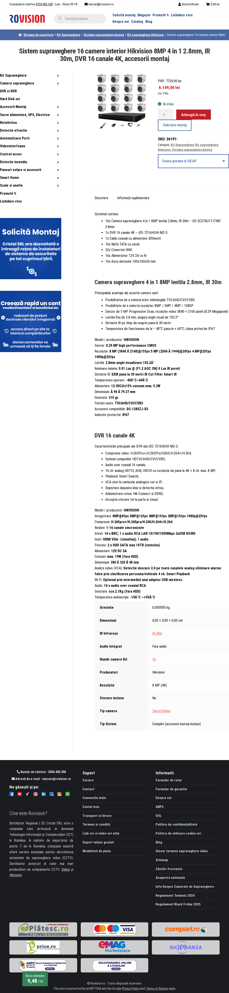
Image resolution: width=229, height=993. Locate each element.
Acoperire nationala (170, 878)
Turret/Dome (161, 711)
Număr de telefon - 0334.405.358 (43, 772)
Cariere (88, 780)
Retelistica (8, 122)
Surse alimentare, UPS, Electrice (25, 115)
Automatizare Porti (15, 138)
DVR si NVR (8, 91)
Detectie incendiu (13, 162)
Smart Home (9, 177)
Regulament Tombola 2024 (175, 896)
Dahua (65, 869)
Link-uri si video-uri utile (101, 833)
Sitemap (162, 860)
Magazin (144, 15)
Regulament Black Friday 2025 (178, 904)
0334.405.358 (44, 4)
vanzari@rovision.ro (101, 4)
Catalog (137, 21)
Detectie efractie (13, 130)
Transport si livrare (97, 816)
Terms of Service (157, 989)
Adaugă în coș (193, 114)
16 (154, 659)
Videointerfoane (12, 146)
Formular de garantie (171, 789)
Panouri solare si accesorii (20, 170)
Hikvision (15, 875)
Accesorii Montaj (13, 107)
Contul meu (91, 807)
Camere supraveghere (17, 83)
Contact (88, 789)
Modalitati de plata (97, 851)
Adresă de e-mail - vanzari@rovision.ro (43, 779)
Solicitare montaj (175, 125)
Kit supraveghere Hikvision (145, 35)
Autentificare (190, 4)
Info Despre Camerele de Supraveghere (185, 887)
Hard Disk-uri (10, 99)
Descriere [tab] (101, 198)
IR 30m (157, 633)
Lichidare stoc (182, 15)
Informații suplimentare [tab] (133, 198)
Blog (148, 21)
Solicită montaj (124, 15)
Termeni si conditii (96, 824)
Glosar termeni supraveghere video (182, 851)
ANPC (160, 807)
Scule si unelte (11, 185)
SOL (159, 816)
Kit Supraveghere (68, 35)
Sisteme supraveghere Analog (104, 35)
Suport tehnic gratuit (98, 842)
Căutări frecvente (169, 869)
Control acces (11, 154)
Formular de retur (169, 780)
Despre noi (120, 21)
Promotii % (161, 15)
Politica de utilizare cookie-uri (178, 833)
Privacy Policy (131, 989)
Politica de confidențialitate (176, 824)
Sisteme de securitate (38, 35)
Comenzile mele (94, 798)
